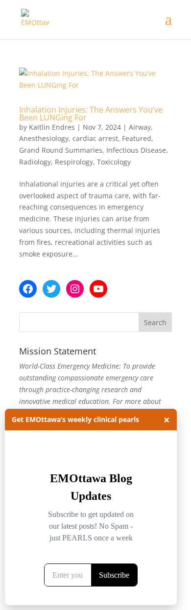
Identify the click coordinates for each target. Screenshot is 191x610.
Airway (140, 127)
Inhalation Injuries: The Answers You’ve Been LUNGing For (91, 113)
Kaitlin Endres (52, 127)
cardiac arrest (95, 138)
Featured (136, 138)
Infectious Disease (136, 150)
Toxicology (114, 161)
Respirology (74, 161)
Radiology (35, 161)
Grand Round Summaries (60, 150)
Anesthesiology (44, 138)
